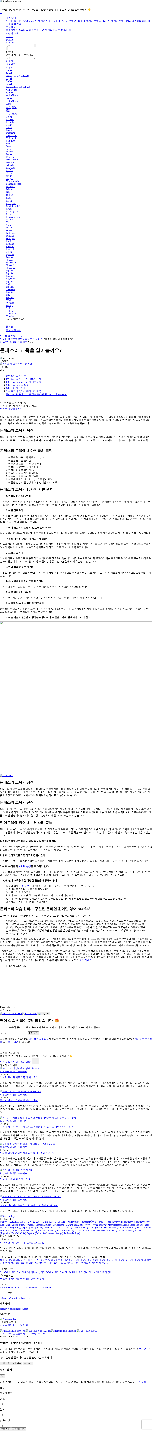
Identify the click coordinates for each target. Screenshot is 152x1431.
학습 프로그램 (35, 1260)
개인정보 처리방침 (39, 1039)
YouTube (46, 1330)
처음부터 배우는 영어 (60, 1263)
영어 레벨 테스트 (19, 1260)
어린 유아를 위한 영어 (27, 1263)
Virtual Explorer (142, 21)
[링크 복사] (43, 1013)
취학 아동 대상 (34, 30)
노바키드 (8, 1239)
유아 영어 (91, 1263)
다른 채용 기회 (20, 1325)
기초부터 (21, 30)
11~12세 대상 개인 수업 (111, 21)
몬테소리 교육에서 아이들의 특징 (23, 378)
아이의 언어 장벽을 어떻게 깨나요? (18, 1077)
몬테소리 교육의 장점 (17, 385)
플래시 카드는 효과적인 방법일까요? (19, 1100)
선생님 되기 (6, 1325)
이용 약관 (30, 1333)
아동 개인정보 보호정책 (12, 1333)
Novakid (4, 339)
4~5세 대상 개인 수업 (17, 21)
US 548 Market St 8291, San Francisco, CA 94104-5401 (26, 1287)
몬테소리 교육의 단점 (17, 388)
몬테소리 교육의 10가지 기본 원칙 (24, 382)
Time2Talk (129, 21)
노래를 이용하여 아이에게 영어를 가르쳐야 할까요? (27, 1153)
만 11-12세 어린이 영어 (100, 1272)
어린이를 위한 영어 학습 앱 (29, 1278)
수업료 (9, 36)
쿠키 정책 (144, 1348)
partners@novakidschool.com (14, 1309)
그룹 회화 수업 (13, 24)
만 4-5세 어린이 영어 (11, 1272)
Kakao (93, 1330)
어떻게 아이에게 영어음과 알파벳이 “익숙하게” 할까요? (29, 1205)
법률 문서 (40, 1333)
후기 (19, 1242)
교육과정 (10, 27)
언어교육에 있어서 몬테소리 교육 (23, 391)
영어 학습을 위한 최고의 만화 (15, 1179)
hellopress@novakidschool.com (15, 1298)
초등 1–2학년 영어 (77, 1260)
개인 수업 (11, 17)
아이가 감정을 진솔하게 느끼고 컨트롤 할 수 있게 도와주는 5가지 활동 (37, 1126)
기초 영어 (48, 1260)
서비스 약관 (12, 1042)
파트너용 (40, 1242)
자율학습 (8, 1275)
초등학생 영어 (78, 1263)
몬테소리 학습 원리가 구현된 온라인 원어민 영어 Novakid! (36, 394)
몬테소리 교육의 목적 (17, 375)
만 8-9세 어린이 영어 (54, 1272)
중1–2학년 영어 (133, 1260)
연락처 (7, 1284)
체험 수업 (5, 1260)
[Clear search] (35, 45)
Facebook (21, 1330)
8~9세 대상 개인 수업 (62, 21)
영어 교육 (44, 1263)
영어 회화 (146, 1260)
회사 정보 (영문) (8, 1242)
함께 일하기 (10, 1322)
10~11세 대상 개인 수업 (86, 21)
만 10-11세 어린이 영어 (76, 1272)
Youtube (10, 42)
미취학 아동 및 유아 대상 (61, 30)
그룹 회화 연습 (60, 1260)
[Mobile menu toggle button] (7, 325)
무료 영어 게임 (7, 1278)
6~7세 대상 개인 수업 (40, 21)
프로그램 (10, 30)
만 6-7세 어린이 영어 (32, 1272)
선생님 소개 (12, 33)
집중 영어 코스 (7, 1263)
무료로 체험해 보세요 (11, 409)
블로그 (9, 39)
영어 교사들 (102, 1263)
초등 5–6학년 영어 (115, 1260)
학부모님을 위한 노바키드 (29, 339)
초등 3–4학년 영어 (96, 1260)
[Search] (7, 48)
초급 (44, 30)
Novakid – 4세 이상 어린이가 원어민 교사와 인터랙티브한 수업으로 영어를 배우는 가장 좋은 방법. (55, 1257)
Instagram (72, 1330)
